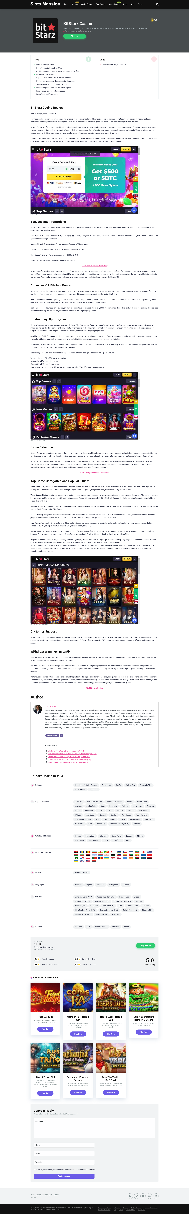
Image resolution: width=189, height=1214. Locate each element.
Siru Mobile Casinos (83, 819)
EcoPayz (125, 806)
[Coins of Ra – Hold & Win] (78, 1012)
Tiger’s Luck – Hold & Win (111, 1018)
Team (121, 1210)
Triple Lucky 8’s (45, 1017)
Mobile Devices (101, 927)
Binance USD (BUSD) (114, 802)
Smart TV (115, 927)
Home (65, 4)
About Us (117, 1208)
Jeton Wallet (116, 836)
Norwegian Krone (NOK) (109, 910)
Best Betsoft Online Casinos (86, 785)
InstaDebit (89, 810)
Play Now (74, 36)
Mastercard (143, 810)
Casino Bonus (114, 4)
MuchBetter (90, 815)
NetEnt (118, 785)
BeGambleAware (136, 1208)
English (89, 885)
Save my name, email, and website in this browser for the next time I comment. (66, 1170)
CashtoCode (91, 806)
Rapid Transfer (141, 815)
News (125, 4)
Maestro (131, 810)
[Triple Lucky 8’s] (45, 1012)
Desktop (78, 927)
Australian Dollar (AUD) (106, 897)
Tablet (126, 927)
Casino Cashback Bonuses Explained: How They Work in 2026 (69, 757)
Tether (106, 840)
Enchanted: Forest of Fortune (78, 1079)
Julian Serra (50, 706)
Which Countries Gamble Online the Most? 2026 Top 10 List (68, 762)
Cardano (78, 806)
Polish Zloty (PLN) (130, 910)
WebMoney (101, 824)
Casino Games (86, 4)
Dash (103, 806)
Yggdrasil (93, 789)
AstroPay (78, 802)
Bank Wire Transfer (94, 802)
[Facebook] (130, 1196)
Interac (100, 810)
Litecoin (120, 810)
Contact (125, 1208)
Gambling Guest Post (104, 1210)
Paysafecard (126, 815)
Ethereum (150, 806)
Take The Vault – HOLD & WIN (111, 1079)
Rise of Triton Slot (45, 1077)
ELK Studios (106, 785)
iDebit (77, 810)
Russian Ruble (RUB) (83, 914)
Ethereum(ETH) (108, 906)
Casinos (75, 4)
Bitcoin (129, 802)
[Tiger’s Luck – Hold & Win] (111, 1012)
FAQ (115, 1210)
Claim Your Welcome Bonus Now (94, 266)
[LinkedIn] (149, 1196)
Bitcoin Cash (142, 802)
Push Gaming (80, 789)
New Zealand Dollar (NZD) (85, 910)
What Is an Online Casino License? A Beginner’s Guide (66, 751)
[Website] (61, 735)
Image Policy (142, 1210)
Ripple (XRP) (94, 840)
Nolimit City (130, 785)
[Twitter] (47, 741)
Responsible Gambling (151, 1208)
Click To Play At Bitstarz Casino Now (94, 473)
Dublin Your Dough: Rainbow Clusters (144, 1018)
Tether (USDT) (101, 914)
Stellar (122, 819)
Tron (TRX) (149, 819)
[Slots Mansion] (45, 3)
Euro (120, 906)
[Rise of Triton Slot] (45, 1072)
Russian (126, 885)
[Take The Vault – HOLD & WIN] (111, 1072)
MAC (88, 927)
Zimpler (137, 824)
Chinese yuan (80, 906)
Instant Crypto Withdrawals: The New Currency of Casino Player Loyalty (72, 754)
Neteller (114, 815)
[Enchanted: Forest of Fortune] (78, 1072)
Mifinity (78, 815)
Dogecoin (113, 806)
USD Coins (79, 824)
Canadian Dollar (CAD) (122, 901)
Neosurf (103, 815)
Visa (90, 824)
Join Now (144, 28)
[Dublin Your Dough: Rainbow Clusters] (143, 1012)
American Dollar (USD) (83, 897)
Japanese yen (132, 906)
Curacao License (81, 872)
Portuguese (113, 885)
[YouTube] (143, 1196)
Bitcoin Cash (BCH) (82, 901)
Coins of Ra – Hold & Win (78, 1018)
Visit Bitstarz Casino (94, 688)
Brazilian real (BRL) (102, 901)
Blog (132, 4)
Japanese (100, 885)
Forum (140, 4)
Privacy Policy (130, 1210)
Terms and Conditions (104, 1208)
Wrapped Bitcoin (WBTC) (119, 824)
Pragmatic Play (145, 785)
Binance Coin (124, 897)
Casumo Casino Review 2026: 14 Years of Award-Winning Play (69, 759)
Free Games (100, 4)
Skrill (97, 819)
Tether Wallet (135, 819)
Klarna (110, 810)
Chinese (78, 885)
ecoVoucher (137, 806)
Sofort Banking (110, 819)
